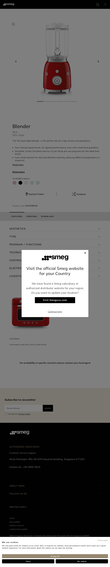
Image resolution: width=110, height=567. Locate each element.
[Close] (85, 252)
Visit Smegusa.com (55, 300)
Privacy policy (103, 540)
